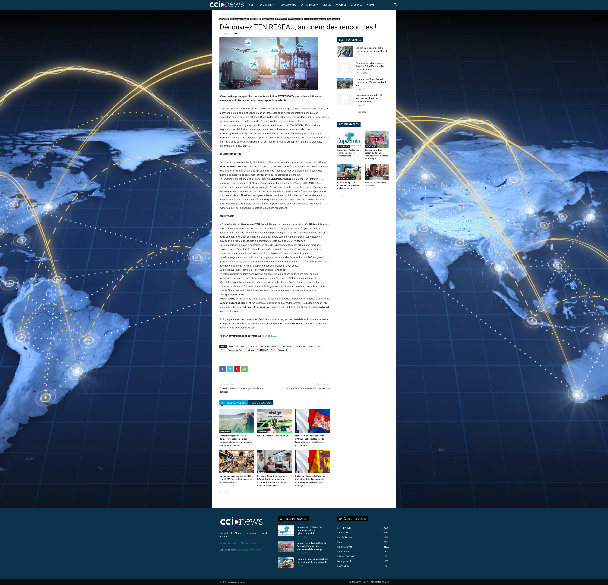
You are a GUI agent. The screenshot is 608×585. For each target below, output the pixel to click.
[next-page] (226, 492)
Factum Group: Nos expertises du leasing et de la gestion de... (348, 185)
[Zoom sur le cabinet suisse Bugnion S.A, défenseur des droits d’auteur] (345, 67)
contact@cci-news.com (249, 549)
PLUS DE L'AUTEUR (261, 402)
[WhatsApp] (244, 369)
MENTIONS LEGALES (380, 582)
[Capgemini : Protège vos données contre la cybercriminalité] (349, 139)
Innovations (225, 432)
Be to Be (254, 346)
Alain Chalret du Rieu (238, 346)
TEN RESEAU (270, 335)
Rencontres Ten (235, 350)
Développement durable (239, 19)
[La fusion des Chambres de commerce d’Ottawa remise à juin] (345, 83)
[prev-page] (221, 492)
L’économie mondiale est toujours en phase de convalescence (369, 98)
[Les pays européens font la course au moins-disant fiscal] (345, 51)
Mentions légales (248, 543)
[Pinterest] (237, 369)
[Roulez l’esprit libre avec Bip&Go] (274, 421)
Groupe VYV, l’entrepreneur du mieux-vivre (308, 388)
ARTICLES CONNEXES (233, 402)
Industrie (308, 19)
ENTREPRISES (308, 4)
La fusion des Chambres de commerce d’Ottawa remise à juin (371, 82)
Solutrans (249, 350)
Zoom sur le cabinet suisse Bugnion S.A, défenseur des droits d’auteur (370, 66)
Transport (282, 350)
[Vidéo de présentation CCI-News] (377, 172)
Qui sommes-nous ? (228, 543)
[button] (395, 4)
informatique (300, 346)
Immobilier (286, 346)
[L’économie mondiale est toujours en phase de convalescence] (345, 99)
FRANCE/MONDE (287, 4)
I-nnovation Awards (269, 346)
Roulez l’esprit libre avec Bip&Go (272, 436)
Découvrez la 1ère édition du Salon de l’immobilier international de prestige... (311, 546)
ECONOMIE (255, 19)
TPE (273, 350)
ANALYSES (341, 4)
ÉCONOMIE (266, 4)
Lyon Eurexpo (315, 346)
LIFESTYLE (356, 4)
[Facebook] (222, 369)
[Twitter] (230, 369)
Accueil (222, 14)
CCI (251, 4)
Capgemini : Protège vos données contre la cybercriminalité (349, 153)
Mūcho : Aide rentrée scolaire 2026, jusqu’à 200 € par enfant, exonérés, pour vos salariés (236, 479)
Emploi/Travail (268, 19)
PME (223, 350)
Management (225, 472)
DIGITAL (327, 4)
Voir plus (362, 112)
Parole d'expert (333, 19)
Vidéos (370, 4)
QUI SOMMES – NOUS (358, 582)
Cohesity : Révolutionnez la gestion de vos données (241, 390)
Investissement (319, 19)
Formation (262, 472)
